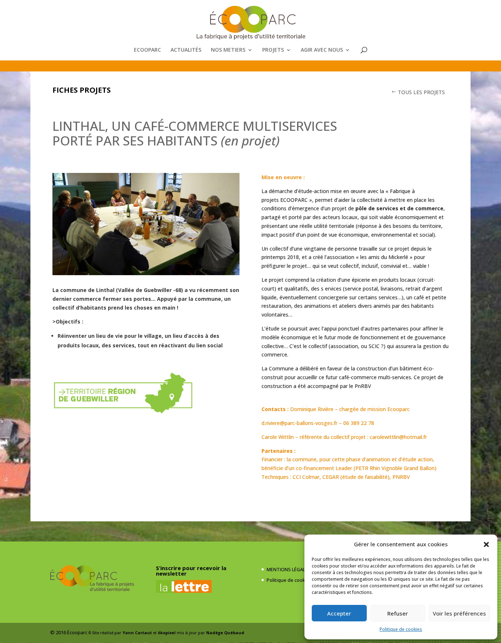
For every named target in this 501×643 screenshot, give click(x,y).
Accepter (339, 613)
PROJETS (273, 50)
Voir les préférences (459, 613)
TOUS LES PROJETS (421, 92)
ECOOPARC (147, 50)
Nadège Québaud (225, 632)
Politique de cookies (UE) (294, 580)
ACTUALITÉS (186, 50)
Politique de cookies (401, 629)
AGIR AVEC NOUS (322, 50)
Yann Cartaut (137, 632)
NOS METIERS (228, 50)
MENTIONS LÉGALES (289, 569)
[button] (486, 544)
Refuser (397, 613)
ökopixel (167, 632)
